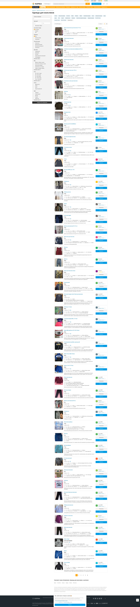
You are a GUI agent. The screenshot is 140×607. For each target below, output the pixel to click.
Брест (55, 582)
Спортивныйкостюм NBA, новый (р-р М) (72, 342)
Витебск (59, 582)
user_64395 (100, 550)
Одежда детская (67, 112)
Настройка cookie (35, 605)
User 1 (99, 136)
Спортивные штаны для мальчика (70, 80)
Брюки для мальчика (68, 527)
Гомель (63, 582)
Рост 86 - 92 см (57, 20)
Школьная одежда (62, 15)
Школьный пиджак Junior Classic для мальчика (73, 294)
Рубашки (76, 15)
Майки (81, 15)
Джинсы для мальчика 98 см (70, 400)
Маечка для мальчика (68, 469)
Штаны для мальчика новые (69, 270)
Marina (99, 203)
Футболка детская (67, 102)
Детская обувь (82, 7)
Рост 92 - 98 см (63, 20)
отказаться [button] (60, 602)
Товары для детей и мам (41, 10)
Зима (104, 15)
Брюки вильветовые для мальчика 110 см (72, 27)
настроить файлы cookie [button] (68, 602)
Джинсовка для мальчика (69, 236)
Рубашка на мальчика (68, 515)
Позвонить (101, 31)
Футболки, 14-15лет (68, 306)
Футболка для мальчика (68, 59)
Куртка (65, 203)
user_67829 (100, 181)
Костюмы (68, 15)
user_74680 (100, 539)
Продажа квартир (105, 7)
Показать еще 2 (37, 58)
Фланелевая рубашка (68, 421)
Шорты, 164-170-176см (68, 365)
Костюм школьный (68, 458)
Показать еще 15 (37, 99)
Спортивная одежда (87, 15)
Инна (99, 91)
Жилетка (66, 247)
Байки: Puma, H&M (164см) (69, 353)
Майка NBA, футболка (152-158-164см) (71, 330)
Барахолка (34, 10)
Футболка (66, 91)
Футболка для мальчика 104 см (70, 70)
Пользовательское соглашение (49, 597)
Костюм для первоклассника (70, 136)
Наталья (100, 27)
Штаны (56, 15)
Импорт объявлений (51, 7)
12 (98, 306)
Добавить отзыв (101, 29)
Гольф (65, 159)
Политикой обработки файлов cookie (61, 600)
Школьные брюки (67, 390)
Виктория (100, 247)
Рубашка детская (67, 191)
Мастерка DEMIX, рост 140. (69, 169)
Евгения (100, 515)
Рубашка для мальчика (68, 505)
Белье (93, 15)
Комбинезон (66, 181)
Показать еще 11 (37, 80)
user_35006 (100, 411)
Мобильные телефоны (60, 7)
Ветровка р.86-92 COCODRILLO (70, 123)
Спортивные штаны (68, 147)
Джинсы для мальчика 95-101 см (70, 226)
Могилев (74, 582)
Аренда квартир (97, 7)
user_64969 (100, 191)
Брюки (65, 550)
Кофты (72, 15)
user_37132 (100, 112)
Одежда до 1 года (74, 7)
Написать (101, 34)
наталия (100, 147)
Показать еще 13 (37, 69)
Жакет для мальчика (68, 377)
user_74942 (100, 458)
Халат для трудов (67, 215)
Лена (99, 169)
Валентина (100, 159)
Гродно (67, 582)
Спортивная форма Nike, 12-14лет (70, 318)
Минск (70, 582)
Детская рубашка (67, 445)
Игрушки (68, 7)
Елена (99, 123)
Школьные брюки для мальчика (70, 492)
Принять (70, 604)
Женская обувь (89, 7)
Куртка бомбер (67, 562)
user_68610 (100, 294)
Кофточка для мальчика (69, 38)
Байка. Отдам (66, 539)
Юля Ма (99, 236)
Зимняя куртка (67, 282)
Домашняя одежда (99, 15)
